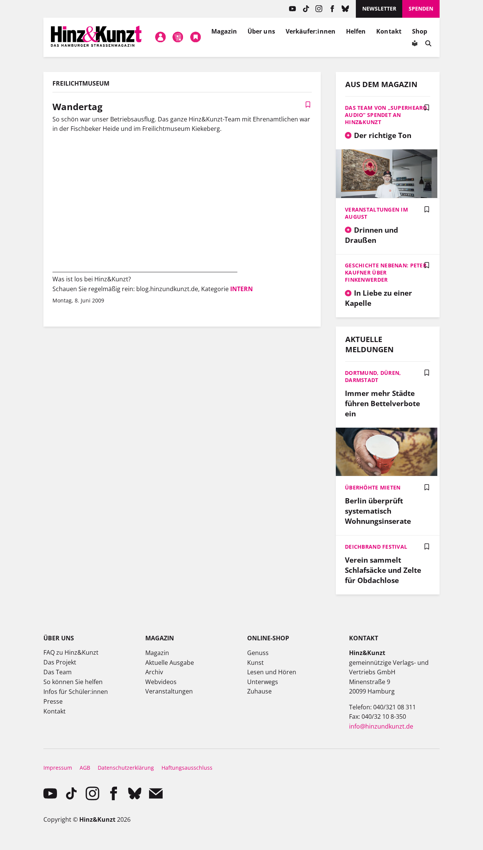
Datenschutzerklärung (126, 767)
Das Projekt (59, 662)
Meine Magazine (178, 37)
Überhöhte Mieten (372, 487)
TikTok (305, 9)
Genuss (258, 653)
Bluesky (345, 9)
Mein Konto (160, 37)
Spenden (421, 8)
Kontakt (388, 31)
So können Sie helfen (73, 682)
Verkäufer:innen (310, 31)
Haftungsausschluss (187, 767)
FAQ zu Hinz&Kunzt (70, 652)
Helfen (356, 31)
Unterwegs (262, 682)
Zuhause (259, 691)
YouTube (292, 9)
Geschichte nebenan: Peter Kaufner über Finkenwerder (385, 272)
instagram (319, 9)
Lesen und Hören (271, 672)
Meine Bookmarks (195, 37)
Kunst (255, 662)
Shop (419, 31)
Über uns (261, 31)
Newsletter (379, 8)
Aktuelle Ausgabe (169, 662)
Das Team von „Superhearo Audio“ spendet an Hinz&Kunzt (386, 115)
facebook (332, 9)
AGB (85, 767)
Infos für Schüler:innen (75, 691)
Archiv (154, 672)
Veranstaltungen (169, 691)
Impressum (57, 767)
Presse (53, 701)
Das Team (57, 672)
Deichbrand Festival (376, 546)
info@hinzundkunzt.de (381, 726)
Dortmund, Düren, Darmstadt (373, 376)
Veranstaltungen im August (376, 213)
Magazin (224, 31)
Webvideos (161, 682)
